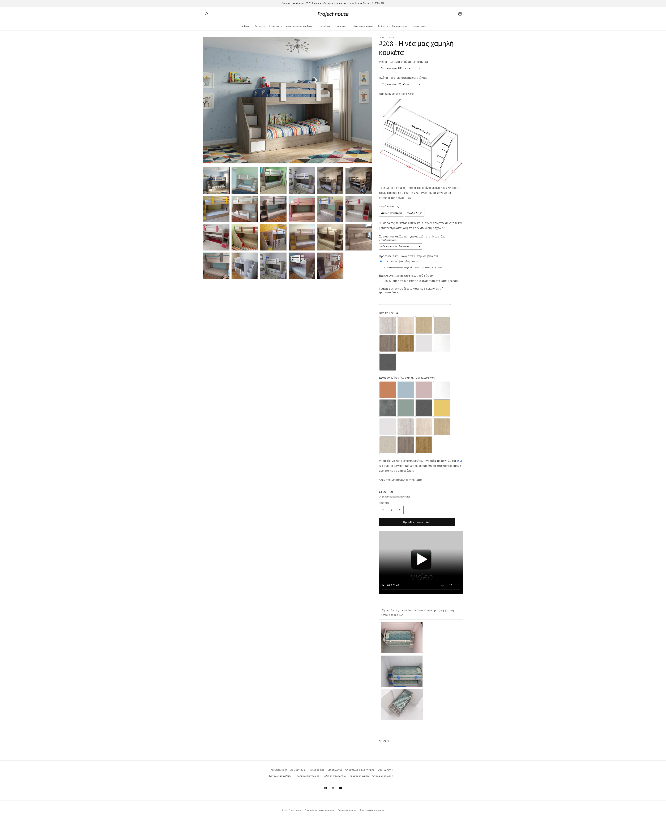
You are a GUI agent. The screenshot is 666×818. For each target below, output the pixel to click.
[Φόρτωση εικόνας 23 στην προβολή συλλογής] (330, 265)
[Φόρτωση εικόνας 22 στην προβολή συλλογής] (301, 265)
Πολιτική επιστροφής (307, 775)
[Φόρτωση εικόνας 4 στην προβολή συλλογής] (301, 180)
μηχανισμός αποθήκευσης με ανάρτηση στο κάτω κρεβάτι (421, 281)
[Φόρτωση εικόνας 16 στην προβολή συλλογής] (301, 237)
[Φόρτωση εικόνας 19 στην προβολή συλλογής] (216, 265)
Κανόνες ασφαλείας (280, 775)
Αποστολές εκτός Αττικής (359, 769)
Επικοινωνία (334, 769)
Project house (295, 810)
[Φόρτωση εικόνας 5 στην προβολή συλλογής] (330, 180)
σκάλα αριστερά (391, 213)
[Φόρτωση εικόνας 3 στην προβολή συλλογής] (273, 180)
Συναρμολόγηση (359, 775)
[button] (207, 14)
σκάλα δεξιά (414, 213)
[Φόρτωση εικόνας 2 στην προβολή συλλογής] (244, 180)
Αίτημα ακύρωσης (382, 775)
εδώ (459, 461)
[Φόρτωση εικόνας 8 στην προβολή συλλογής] (244, 209)
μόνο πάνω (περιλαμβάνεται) (402, 261)
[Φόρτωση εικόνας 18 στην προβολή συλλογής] (358, 237)
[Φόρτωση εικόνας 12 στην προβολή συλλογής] (358, 209)
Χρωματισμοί (298, 769)
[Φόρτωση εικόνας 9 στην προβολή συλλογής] (273, 209)
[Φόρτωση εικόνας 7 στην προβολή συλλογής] (216, 209)
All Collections (279, 769)
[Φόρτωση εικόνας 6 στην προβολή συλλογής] (358, 180)
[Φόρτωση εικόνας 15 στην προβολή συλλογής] (273, 237)
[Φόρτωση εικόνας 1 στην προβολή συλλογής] (216, 180)
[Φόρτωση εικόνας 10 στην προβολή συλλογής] (301, 209)
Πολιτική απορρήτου (334, 775)
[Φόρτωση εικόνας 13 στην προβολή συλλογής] (216, 237)
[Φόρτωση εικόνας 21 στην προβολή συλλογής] (273, 265)
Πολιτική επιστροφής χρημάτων (319, 810)
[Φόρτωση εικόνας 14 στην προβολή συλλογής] (244, 237)
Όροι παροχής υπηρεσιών (372, 810)
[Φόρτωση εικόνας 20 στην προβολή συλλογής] (244, 265)
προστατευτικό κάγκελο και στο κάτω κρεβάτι (413, 267)
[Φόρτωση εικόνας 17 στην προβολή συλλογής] (330, 237)
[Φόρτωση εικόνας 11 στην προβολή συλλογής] (330, 209)
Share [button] (385, 740)
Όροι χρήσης (385, 769)
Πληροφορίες (316, 769)
